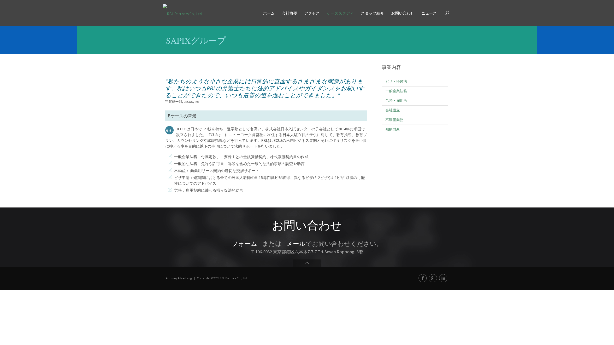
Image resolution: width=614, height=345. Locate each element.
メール (296, 243)
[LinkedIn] (443, 278)
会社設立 (392, 110)
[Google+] (433, 278)
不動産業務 (394, 119)
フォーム (244, 243)
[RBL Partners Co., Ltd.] (182, 13)
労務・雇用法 (396, 100)
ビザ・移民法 (396, 81)
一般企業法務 (396, 91)
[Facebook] (423, 278)
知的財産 (392, 129)
